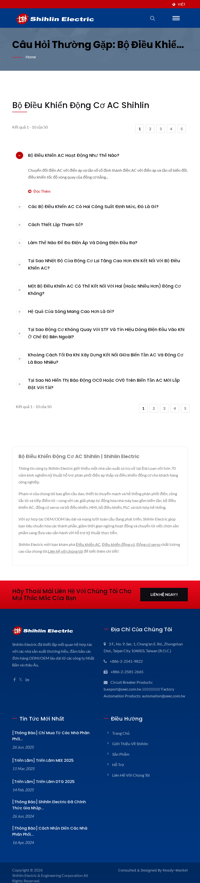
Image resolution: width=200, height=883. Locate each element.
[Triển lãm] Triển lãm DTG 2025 (43, 781)
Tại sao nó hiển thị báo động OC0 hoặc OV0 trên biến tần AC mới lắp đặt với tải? (104, 384)
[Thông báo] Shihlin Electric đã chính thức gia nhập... (49, 805)
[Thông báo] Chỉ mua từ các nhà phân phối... (51, 736)
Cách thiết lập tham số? (55, 224)
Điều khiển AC (88, 544)
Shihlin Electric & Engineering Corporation (47, 875)
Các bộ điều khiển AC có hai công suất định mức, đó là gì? (93, 206)
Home (31, 56)
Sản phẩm (120, 754)
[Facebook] (14, 679)
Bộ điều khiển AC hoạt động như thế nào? (73, 155)
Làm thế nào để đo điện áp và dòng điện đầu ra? (82, 243)
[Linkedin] (27, 679)
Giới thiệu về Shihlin (130, 743)
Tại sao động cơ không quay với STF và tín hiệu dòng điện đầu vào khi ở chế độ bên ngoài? (106, 333)
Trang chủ (121, 733)
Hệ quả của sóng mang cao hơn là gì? (71, 311)
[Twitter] (20, 679)
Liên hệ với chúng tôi (65, 551)
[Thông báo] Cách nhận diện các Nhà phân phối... (49, 831)
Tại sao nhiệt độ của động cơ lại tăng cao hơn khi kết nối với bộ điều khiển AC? (104, 264)
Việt (181, 4)
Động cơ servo (148, 544)
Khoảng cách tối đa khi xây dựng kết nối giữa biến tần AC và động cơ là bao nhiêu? (105, 358)
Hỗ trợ (118, 764)
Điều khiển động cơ (118, 544)
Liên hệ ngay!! (164, 594)
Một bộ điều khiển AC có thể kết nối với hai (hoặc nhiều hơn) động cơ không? (104, 289)
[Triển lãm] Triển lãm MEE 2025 (43, 760)
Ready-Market (175, 870)
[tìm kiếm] (152, 18)
